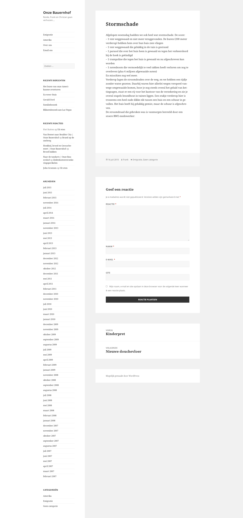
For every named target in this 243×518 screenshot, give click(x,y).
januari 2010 (49, 319)
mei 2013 (47, 238)
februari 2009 (49, 364)
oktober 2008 (49, 380)
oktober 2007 (49, 435)
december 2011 (50, 273)
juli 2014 (47, 207)
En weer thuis (50, 94)
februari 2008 (49, 415)
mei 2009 (47, 354)
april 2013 (48, 243)
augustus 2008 (50, 390)
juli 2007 (47, 451)
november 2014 (50, 202)
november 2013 (50, 228)
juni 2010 (47, 309)
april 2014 (48, 212)
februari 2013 (49, 248)
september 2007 (51, 440)
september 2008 (51, 385)
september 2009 (51, 339)
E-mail (110, 259)
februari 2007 (49, 476)
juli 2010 (47, 304)
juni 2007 (47, 456)
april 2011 (48, 283)
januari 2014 (49, 223)
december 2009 (50, 324)
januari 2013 (49, 253)
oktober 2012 (49, 268)
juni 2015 (47, 192)
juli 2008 (47, 395)
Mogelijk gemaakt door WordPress (122, 375)
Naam (110, 246)
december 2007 (50, 425)
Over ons (47, 45)
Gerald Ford (49, 99)
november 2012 (50, 263)
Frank (125, 159)
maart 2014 (48, 217)
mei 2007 (47, 461)
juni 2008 (47, 400)
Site (108, 272)
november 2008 (50, 375)
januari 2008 (49, 420)
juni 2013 (47, 233)
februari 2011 (49, 288)
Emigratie (48, 34)
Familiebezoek (50, 104)
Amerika (47, 40)
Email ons (48, 50)
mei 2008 (47, 405)
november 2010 (50, 299)
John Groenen (49, 168)
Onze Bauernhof (57, 12)
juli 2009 (47, 349)
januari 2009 (49, 370)
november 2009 (50, 329)
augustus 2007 (50, 446)
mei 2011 (47, 278)
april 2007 (48, 466)
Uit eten (61, 129)
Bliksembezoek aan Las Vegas (57, 109)
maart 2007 (48, 471)
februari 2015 (49, 197)
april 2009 (48, 359)
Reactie (111, 204)
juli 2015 (47, 187)
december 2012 (50, 258)
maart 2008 (48, 410)
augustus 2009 (50, 344)
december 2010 (50, 294)
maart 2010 (48, 314)
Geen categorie (50, 506)
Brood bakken (50, 151)
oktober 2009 (49, 334)
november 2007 (50, 430)
